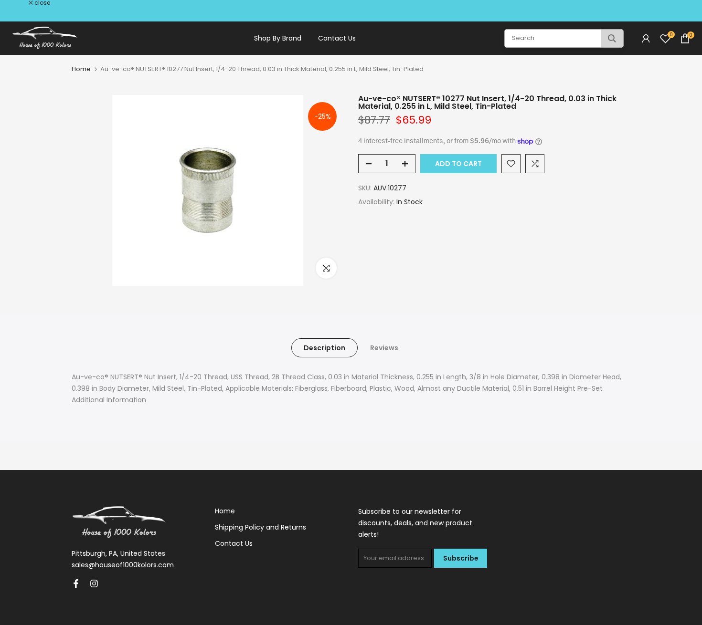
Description (324, 348)
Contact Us (337, 38)
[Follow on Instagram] (94, 583)
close (20, 3)
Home (81, 69)
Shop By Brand (277, 38)
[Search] (612, 38)
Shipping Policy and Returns (260, 527)
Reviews (384, 348)
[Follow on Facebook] (76, 583)
